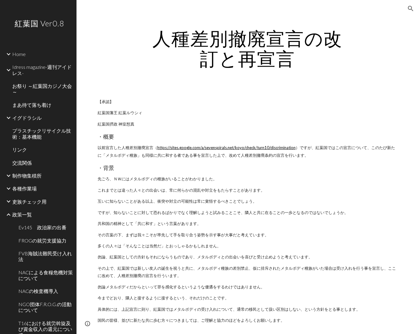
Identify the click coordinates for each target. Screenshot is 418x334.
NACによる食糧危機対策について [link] (45, 275)
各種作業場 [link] (24, 188)
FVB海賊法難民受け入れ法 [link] (45, 256)
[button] (410, 8)
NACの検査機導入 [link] (38, 291)
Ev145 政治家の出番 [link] (42, 227)
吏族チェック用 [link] (29, 202)
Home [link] (19, 54)
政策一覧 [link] (22, 214)
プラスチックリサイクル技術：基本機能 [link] (41, 133)
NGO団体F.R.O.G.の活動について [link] (45, 307)
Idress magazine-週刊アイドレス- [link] (42, 70)
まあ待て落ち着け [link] (31, 105)
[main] (247, 48)
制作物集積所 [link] (27, 175)
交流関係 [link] (22, 163)
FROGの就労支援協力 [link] (42, 240)
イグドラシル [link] (27, 118)
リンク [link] (19, 149)
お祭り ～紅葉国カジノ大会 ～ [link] (42, 89)
